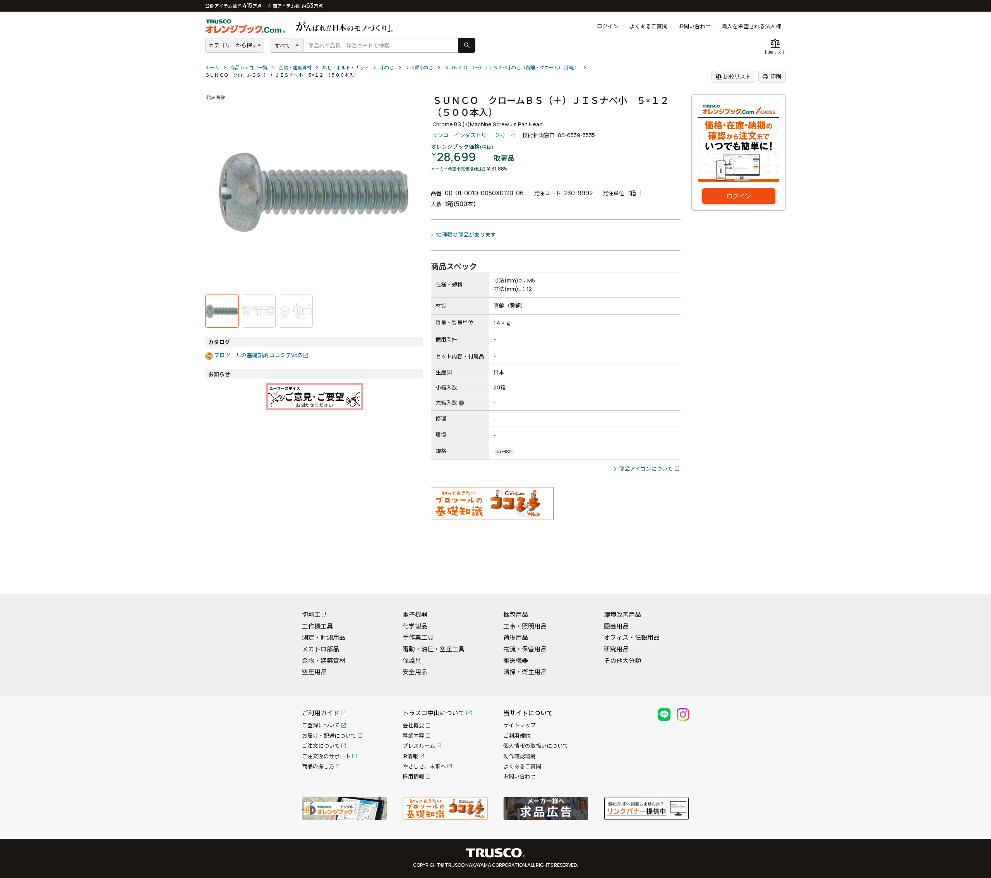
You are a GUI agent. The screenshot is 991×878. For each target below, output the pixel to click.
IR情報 (410, 756)
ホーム (212, 67)
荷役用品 (515, 637)
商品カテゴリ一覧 (248, 67)
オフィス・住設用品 (632, 637)
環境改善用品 (622, 614)
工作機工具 (317, 626)
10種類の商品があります (466, 234)
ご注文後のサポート (326, 756)
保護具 (412, 660)
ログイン (608, 26)
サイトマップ (519, 725)
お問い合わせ (694, 26)
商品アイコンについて (646, 468)
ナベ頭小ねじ (419, 67)
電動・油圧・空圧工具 (434, 649)
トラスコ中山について (434, 713)
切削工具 (314, 614)
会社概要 (413, 725)
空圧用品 (314, 672)
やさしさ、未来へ (424, 766)
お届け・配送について (329, 735)
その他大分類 (622, 660)
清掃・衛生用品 (525, 672)
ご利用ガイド (320, 713)
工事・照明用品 (525, 626)
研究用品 (616, 649)
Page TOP (971, 578)
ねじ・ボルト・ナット (345, 67)
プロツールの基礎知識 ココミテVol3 (258, 355)
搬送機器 (515, 660)
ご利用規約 (516, 735)
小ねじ (387, 67)
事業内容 (413, 735)
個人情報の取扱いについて (535, 745)
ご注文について (321, 745)
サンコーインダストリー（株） (470, 135)
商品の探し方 (318, 766)
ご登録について (321, 725)
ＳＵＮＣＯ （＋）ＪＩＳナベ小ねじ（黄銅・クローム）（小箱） (511, 67)
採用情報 (413, 776)
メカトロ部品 (320, 649)
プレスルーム (419, 745)
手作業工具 (418, 637)
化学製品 (415, 626)
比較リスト (733, 77)
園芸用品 (616, 626)
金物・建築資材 (295, 67)
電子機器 (415, 614)
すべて (282, 45)
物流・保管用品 (525, 649)
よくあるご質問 (648, 26)
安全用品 (415, 672)
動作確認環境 (519, 756)
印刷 (771, 77)
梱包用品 (515, 614)
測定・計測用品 (323, 637)
